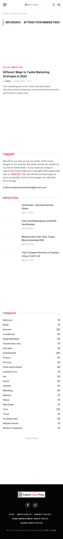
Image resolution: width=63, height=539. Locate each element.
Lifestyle (7, 386)
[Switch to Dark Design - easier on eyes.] (54, 4)
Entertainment (9, 353)
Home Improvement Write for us (30, 519)
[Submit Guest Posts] (31, 5)
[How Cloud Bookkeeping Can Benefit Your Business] (11, 224)
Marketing (8, 390)
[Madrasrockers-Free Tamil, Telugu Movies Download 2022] (11, 240)
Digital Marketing (13, 67)
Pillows (6, 400)
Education (7, 348)
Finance (7, 357)
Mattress (7, 395)
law (4, 376)
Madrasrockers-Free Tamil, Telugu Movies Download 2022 (38, 238)
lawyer (6, 381)
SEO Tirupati (50, 530)
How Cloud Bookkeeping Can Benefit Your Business (39, 222)
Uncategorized (10, 418)
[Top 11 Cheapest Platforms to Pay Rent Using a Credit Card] (11, 256)
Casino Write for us (31, 523)
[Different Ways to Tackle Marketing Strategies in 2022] (31, 47)
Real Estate (8, 404)
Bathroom (7, 320)
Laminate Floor (10, 371)
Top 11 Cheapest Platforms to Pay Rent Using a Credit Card (40, 254)
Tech (5, 409)
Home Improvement (12, 367)
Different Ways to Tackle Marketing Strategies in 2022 (26, 74)
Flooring (7, 362)
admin (8, 81)
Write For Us (24, 514)
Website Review (11, 423)
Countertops (9, 334)
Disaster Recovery (12, 343)
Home (5, 13)
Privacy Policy (42, 514)
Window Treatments (12, 428)
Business (7, 329)
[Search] (58, 4)
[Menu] (5, 4)
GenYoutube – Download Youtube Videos (37, 206)
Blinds (6, 324)
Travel (6, 414)
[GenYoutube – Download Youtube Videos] (11, 208)
